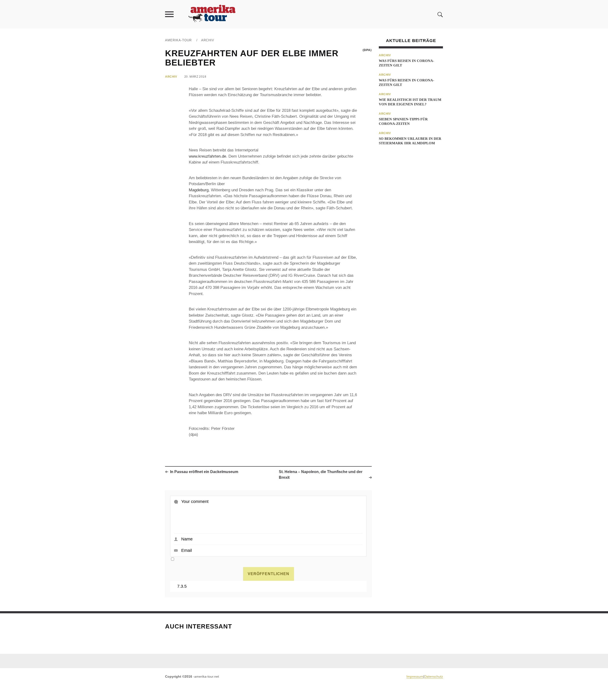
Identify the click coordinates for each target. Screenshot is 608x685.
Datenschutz (433, 676)
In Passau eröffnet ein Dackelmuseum (204, 472)
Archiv (207, 40)
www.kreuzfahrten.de (207, 156)
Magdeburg (199, 190)
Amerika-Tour (178, 40)
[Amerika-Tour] (211, 14)
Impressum (414, 676)
